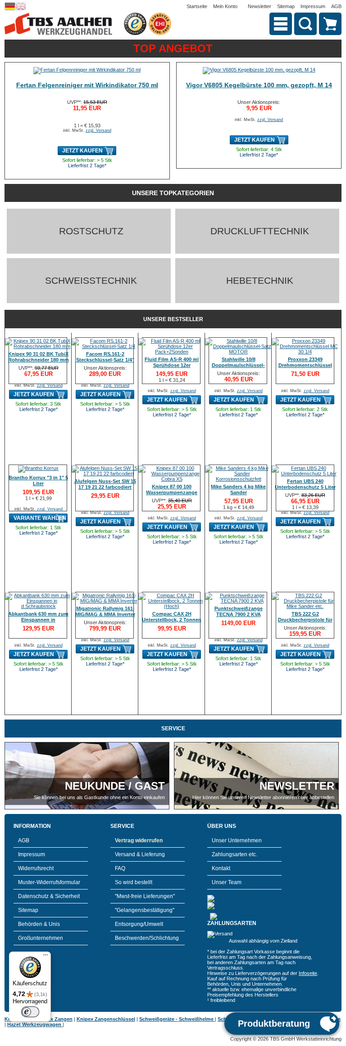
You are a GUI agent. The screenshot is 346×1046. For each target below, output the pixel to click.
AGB (336, 6)
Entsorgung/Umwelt (139, 924)
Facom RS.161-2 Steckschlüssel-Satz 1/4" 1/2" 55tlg (105, 359)
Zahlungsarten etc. (234, 854)
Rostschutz (91, 231)
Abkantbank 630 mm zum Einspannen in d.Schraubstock (38, 619)
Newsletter (259, 6)
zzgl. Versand (98, 130)
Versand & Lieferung (140, 854)
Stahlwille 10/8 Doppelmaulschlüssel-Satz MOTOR (238, 365)
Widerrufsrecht (36, 868)
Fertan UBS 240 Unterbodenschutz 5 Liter (305, 484)
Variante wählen (40, 518)
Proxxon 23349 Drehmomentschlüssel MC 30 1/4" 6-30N (305, 365)
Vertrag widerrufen (139, 840)
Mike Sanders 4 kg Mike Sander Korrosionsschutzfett (238, 492)
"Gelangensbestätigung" (144, 910)
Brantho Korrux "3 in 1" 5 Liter (38, 480)
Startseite (197, 6)
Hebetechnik (259, 280)
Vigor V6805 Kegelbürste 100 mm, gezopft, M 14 (259, 85)
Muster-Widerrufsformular (49, 882)
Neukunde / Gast (115, 786)
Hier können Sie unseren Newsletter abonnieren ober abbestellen (263, 797)
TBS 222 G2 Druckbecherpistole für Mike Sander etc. (305, 619)
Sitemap (286, 6)
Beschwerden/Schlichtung (147, 938)
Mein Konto (225, 6)
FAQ (120, 868)
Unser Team (226, 882)
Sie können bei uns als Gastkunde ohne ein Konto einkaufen (99, 797)
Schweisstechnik (91, 280)
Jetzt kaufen (82, 151)
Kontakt (221, 868)
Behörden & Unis (39, 924)
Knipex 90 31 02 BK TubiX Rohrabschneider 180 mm (38, 356)
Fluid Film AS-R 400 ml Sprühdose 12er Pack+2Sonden (172, 365)
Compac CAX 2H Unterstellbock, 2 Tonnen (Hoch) (171, 619)
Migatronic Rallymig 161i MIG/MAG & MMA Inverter (105, 611)
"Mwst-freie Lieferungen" (145, 896)
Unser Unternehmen (237, 840)
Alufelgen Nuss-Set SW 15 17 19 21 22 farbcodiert (105, 484)
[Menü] (45, 957)
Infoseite (308, 973)
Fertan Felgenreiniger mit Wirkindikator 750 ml (87, 85)
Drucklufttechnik (259, 231)
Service (173, 728)
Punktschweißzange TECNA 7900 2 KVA (238, 611)
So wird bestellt (133, 882)
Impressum (312, 6)
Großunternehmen (40, 938)
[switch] (30, 1011)
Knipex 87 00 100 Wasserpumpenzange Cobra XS (171, 492)
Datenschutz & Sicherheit (49, 896)
